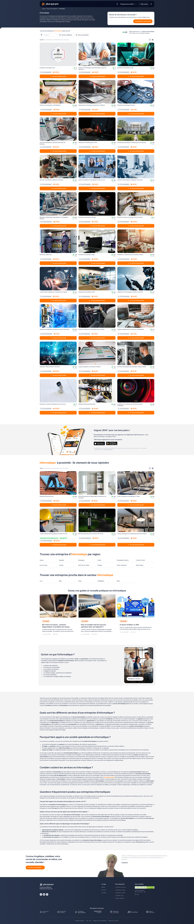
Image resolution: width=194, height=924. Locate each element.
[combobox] (49, 35)
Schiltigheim (100, 581)
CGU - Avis (88, 920)
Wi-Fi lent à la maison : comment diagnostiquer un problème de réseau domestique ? (55, 627)
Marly (118, 581)
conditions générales (108, 449)
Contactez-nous (119, 895)
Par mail (137, 894)
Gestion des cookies (113, 920)
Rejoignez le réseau (134, 678)
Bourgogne (81, 560)
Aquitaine (61, 560)
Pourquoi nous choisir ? (127, 4)
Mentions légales (79, 920)
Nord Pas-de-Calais (83, 565)
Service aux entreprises (52, 8)
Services (103, 890)
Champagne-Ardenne (123, 560)
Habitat (103, 887)
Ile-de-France (43, 565)
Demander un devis (120, 892)
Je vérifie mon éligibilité (34, 867)
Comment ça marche (120, 887)
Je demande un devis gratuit (143, 21)
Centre (99, 560)
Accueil (43, 8)
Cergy (79, 581)
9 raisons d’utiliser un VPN (129, 625)
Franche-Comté (140, 560)
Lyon (41, 581)
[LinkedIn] (47, 894)
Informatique (46, 621)
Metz (60, 581)
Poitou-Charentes (121, 565)
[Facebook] (41, 894)
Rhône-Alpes (139, 565)
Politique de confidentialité (99, 920)
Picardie (99, 565)
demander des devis (109, 777)
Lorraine (61, 565)
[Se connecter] (151, 4)
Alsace (42, 560)
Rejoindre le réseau (120, 890)
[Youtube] (44, 894)
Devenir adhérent (119, 898)
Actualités (103, 892)
